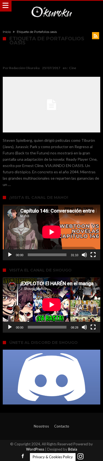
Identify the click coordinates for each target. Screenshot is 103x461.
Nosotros (41, 426)
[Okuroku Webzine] (51, 6)
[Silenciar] (84, 255)
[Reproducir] (10, 255)
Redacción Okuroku (24, 68)
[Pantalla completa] (93, 255)
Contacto (61, 426)
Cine (72, 68)
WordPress (35, 449)
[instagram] (80, 456)
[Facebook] (22, 456)
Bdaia (72, 449)
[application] (51, 232)
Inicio (7, 32)
